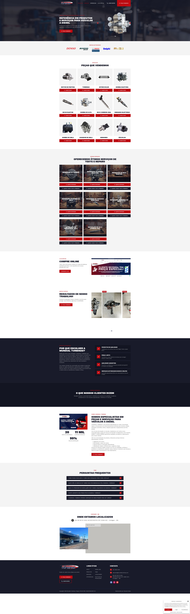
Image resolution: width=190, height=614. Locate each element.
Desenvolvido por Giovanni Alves (123, 591)
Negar (176, 609)
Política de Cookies (173, 612)
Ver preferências (185, 609)
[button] (188, 601)
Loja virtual (101, 3)
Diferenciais (93, 3)
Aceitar (168, 609)
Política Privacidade (179, 612)
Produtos (80, 3)
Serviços (86, 3)
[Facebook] (111, 582)
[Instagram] (114, 582)
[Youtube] (117, 582)
